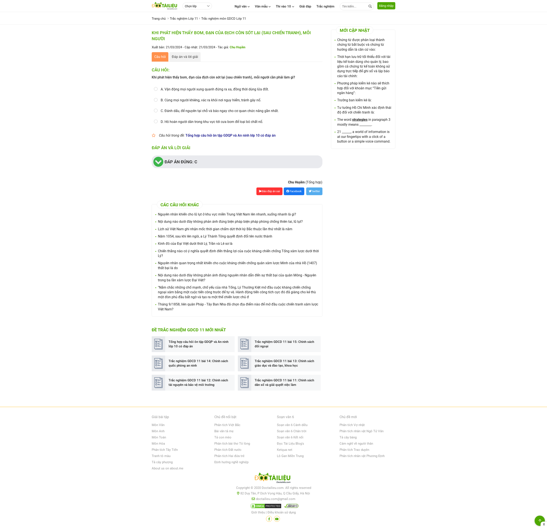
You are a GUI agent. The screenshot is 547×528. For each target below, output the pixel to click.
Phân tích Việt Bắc (227, 425)
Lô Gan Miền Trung (290, 456)
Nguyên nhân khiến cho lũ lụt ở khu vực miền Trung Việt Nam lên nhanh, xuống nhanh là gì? (227, 214)
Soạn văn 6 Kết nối (290, 437)
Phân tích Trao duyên (354, 450)
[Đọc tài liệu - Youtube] (277, 519)
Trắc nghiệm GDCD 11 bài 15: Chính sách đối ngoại (284, 344)
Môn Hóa (158, 443)
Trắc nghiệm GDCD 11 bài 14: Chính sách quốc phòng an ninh (198, 363)
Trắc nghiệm (325, 6)
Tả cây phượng (162, 462)
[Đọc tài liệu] (269, 519)
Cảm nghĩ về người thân (356, 443)
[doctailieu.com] (273, 479)
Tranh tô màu (161, 456)
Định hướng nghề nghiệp (231, 462)
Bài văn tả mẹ (224, 431)
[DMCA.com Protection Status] (265, 507)
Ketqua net (284, 450)
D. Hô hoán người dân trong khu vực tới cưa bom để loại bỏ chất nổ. (212, 122)
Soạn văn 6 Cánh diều (292, 425)
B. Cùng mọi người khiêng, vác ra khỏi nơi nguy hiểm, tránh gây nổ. (211, 100)
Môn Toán (159, 437)
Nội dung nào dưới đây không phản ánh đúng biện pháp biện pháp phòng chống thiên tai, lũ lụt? (230, 222)
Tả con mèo (222, 437)
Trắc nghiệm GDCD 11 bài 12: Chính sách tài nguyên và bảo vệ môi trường (198, 382)
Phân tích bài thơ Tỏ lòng (232, 443)
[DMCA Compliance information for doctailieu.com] (290, 507)
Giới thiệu (258, 512)
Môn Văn (158, 425)
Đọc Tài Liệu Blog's (290, 443)
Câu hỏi (160, 57)
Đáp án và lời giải (185, 57)
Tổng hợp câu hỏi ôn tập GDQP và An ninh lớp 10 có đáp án (230, 135)
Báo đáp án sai (270, 191)
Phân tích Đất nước (227, 450)
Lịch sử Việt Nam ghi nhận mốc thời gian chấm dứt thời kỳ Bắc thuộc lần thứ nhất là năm (225, 229)
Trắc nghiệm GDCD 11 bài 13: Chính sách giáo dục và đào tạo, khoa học (284, 363)
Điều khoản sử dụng (282, 512)
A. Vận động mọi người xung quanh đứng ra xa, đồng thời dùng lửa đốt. (215, 89)
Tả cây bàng (348, 437)
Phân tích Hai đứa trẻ (229, 456)
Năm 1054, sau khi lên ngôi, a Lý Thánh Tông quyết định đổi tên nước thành (215, 236)
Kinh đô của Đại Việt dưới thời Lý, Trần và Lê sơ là (195, 244)
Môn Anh (158, 431)
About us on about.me (167, 468)
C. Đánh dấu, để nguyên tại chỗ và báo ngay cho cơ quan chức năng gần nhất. (220, 111)
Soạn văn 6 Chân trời (291, 431)
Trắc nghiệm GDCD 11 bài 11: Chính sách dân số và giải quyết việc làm (284, 382)
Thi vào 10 (283, 6)
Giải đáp (305, 6)
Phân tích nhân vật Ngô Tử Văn (362, 431)
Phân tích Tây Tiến (165, 450)
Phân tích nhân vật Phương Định (362, 456)
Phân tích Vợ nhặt (352, 425)
